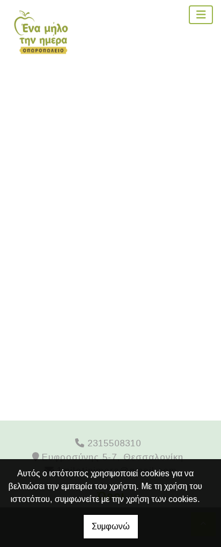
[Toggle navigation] (201, 14)
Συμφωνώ (111, 526)
